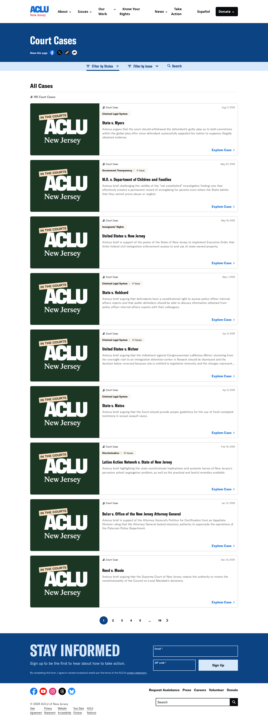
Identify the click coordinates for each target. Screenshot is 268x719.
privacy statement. (137, 672)
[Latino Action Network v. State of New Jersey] (134, 468)
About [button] (63, 11)
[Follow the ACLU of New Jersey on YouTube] (43, 692)
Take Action (176, 11)
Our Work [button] (102, 11)
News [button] (159, 11)
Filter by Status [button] (102, 66)
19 (159, 620)
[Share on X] (59, 54)
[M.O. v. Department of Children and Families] (134, 186)
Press (186, 690)
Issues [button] (83, 11)
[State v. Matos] (134, 412)
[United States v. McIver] (134, 355)
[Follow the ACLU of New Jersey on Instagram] (52, 692)
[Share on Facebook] (52, 54)
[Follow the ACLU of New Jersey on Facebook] (33, 692)
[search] (234, 702)
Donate (232, 690)
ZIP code (160, 662)
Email (158, 648)
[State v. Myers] (134, 129)
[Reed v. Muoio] (134, 581)
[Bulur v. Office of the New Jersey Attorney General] (134, 525)
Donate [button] (225, 11)
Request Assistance (164, 690)
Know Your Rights (130, 11)
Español (203, 11)
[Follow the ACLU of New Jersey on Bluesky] (71, 692)
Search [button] (176, 66)
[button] (67, 53)
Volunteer (216, 690)
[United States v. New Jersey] (134, 242)
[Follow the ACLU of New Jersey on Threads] (62, 692)
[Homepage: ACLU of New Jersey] (42, 11)
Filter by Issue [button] (142, 66)
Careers (200, 690)
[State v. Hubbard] (134, 299)
